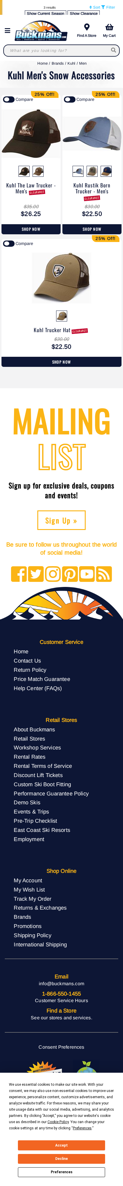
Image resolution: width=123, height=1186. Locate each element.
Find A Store (86, 36)
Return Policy (30, 670)
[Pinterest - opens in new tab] (70, 575)
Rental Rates (29, 757)
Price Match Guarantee (42, 679)
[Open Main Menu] (9, 31)
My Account (28, 880)
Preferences (62, 1172)
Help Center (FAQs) (38, 688)
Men (83, 63)
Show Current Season (45, 13)
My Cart (109, 36)
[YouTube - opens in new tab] (87, 575)
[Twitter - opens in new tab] (36, 575)
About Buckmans (34, 729)
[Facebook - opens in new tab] (19, 575)
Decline (61, 1159)
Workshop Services (37, 747)
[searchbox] (114, 50)
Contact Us (27, 661)
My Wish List (29, 889)
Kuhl (71, 63)
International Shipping (40, 944)
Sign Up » (61, 520)
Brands (58, 63)
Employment (29, 839)
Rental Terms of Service (43, 766)
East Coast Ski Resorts (42, 830)
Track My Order (32, 899)
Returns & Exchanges (40, 908)
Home (42, 63)
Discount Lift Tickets (38, 775)
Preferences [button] (82, 1128)
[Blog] (104, 575)
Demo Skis (27, 802)
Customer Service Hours (61, 1000)
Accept (61, 1145)
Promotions (27, 926)
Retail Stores (29, 739)
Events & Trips (31, 811)
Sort (96, 7)
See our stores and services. (61, 1017)
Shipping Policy (32, 935)
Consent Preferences (61, 1047)
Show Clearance (84, 13)
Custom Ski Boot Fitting (42, 784)
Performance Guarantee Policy (51, 793)
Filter (110, 7)
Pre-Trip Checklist (35, 821)
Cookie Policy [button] (58, 1122)
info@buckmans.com (61, 983)
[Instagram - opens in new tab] (53, 575)
